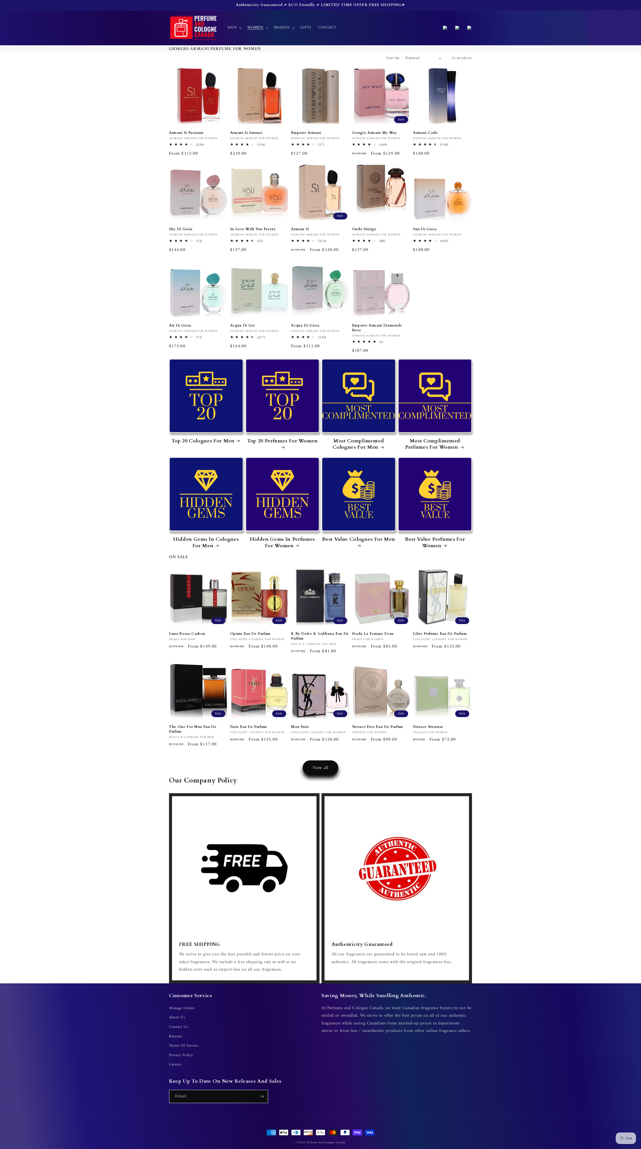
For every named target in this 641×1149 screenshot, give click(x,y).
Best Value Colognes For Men (358, 539)
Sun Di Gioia (424, 229)
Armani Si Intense (246, 133)
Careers (175, 1064)
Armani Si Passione (186, 133)
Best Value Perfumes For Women (435, 542)
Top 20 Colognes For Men (203, 441)
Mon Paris (300, 727)
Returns (175, 1036)
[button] (234, 28)
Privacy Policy (181, 1055)
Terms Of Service (184, 1045)
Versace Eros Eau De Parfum (377, 727)
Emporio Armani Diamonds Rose (377, 328)
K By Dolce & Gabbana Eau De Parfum (320, 636)
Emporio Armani (306, 133)
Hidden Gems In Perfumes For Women (282, 542)
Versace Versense (428, 727)
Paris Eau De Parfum (248, 727)
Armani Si (300, 229)
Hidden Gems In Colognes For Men (206, 542)
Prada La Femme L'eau (373, 634)
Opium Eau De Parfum (250, 634)
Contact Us (178, 1027)
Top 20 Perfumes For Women (282, 441)
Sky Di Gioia (181, 229)
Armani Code (425, 133)
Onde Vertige (364, 229)
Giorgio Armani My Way (374, 133)
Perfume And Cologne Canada (326, 1142)
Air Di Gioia (180, 325)
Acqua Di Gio (242, 325)
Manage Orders (182, 1008)
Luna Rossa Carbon (187, 634)
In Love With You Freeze (253, 229)
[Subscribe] (262, 1096)
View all (320, 767)
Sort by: (393, 58)
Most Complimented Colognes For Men (358, 444)
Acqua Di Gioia (305, 325)
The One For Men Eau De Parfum (193, 729)
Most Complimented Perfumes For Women (432, 444)
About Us (177, 1017)
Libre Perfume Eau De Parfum (440, 634)
